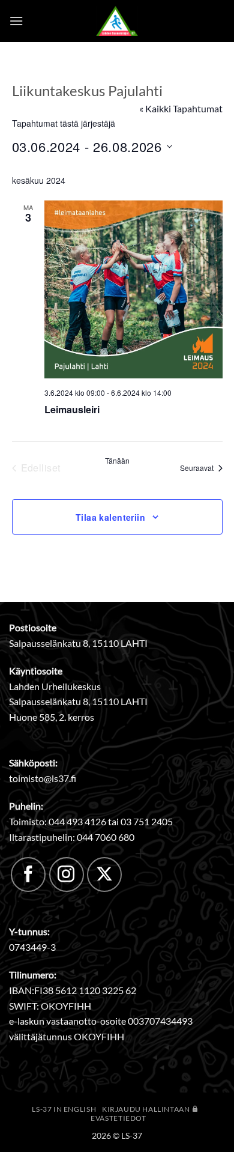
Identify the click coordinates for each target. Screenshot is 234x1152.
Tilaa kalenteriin (110, 517)
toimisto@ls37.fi (42, 778)
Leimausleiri (72, 409)
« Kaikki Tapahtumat (181, 108)
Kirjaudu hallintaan (146, 1109)
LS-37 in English (64, 1109)
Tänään (117, 460)
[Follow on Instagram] (66, 874)
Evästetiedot (118, 1118)
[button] (16, 20)
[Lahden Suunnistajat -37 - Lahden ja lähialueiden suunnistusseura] (117, 21)
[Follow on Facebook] (28, 874)
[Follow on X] (104, 874)
